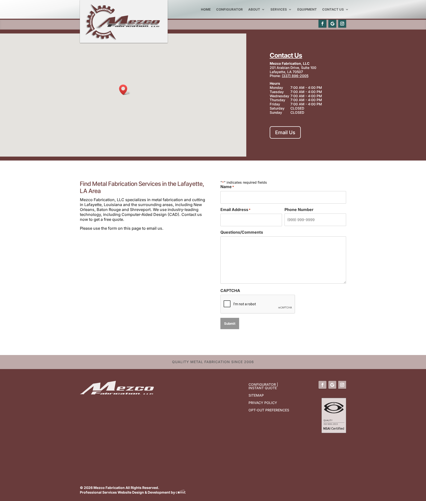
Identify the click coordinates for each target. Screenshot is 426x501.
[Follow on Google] (332, 24)
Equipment (307, 9)
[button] (124, 89)
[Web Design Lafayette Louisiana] (181, 492)
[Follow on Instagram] (342, 24)
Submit (229, 323)
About (254, 9)
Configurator (229, 9)
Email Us (285, 132)
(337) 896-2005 (295, 76)
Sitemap (256, 395)
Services (278, 9)
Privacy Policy (262, 403)
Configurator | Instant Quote (263, 386)
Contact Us (333, 9)
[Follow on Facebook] (322, 24)
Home (206, 9)
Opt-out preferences (268, 410)
